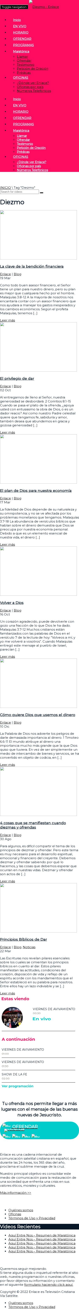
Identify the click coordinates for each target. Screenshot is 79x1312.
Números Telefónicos (34, 91)
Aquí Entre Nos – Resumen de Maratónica (41, 1235)
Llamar (22, 57)
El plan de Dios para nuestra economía (36, 490)
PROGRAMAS (23, 45)
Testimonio (25, 65)
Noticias (29, 947)
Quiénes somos (20, 1210)
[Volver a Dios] (38, 595)
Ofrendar (24, 61)
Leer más (7, 320)
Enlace (5, 274)
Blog (17, 274)
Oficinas (14, 1214)
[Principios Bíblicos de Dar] (38, 931)
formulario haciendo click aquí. (48, 1285)
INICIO (5, 188)
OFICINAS (20, 78)
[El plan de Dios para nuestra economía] (38, 482)
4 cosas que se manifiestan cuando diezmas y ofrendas (33, 825)
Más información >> (15, 1193)
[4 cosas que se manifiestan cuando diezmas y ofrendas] (38, 815)
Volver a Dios (12, 602)
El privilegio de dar (17, 378)
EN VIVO (19, 26)
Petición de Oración (32, 69)
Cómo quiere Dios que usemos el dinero (37, 714)
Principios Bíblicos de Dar (23, 939)
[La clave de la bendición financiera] (38, 258)
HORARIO (20, 32)
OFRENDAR (22, 39)
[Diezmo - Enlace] (44, 7)
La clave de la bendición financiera (32, 266)
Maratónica (21, 51)
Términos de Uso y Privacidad (31, 1218)
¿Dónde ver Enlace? (33, 83)
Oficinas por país (30, 87)
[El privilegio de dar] (38, 370)
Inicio (17, 20)
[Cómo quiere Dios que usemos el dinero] (38, 707)
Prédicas (24, 73)
